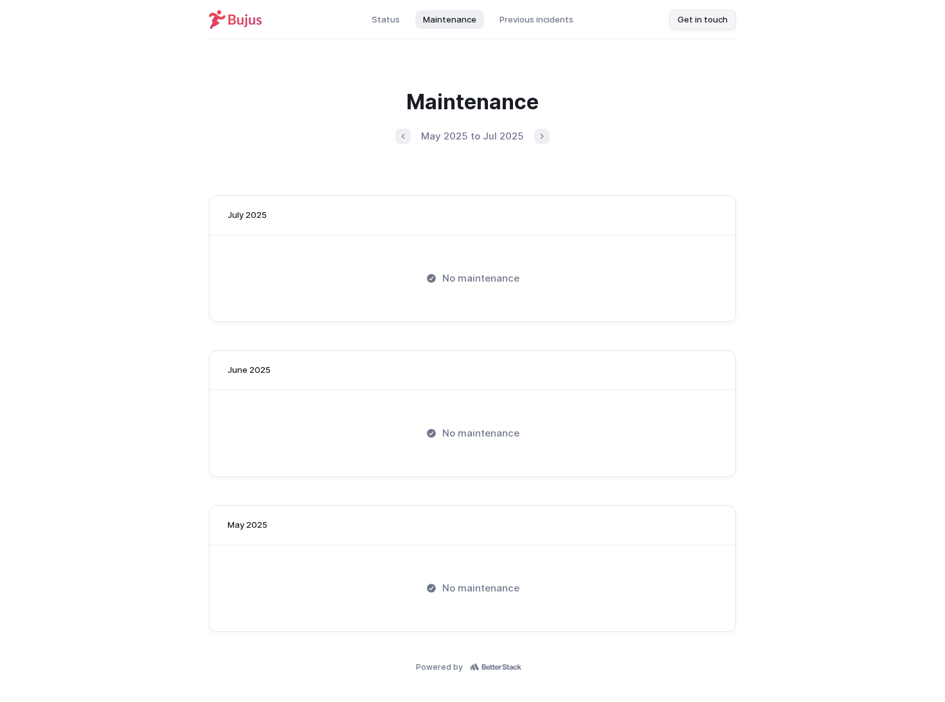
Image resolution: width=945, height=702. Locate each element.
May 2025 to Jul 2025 (472, 136)
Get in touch (703, 19)
